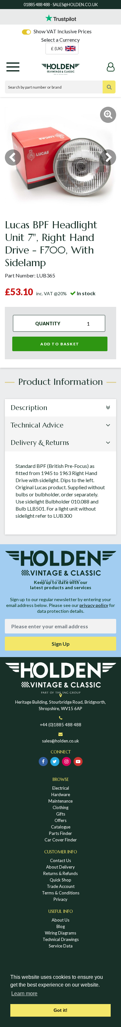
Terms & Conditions (60, 892)
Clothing (60, 807)
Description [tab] (29, 408)
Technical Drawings (61, 939)
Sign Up (61, 644)
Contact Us (60, 860)
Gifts (60, 813)
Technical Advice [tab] (37, 425)
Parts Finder (60, 833)
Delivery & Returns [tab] (40, 442)
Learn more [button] (24, 993)
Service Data (61, 945)
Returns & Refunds (60, 873)
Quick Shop (60, 879)
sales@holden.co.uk (60, 740)
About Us (60, 920)
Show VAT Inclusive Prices (63, 31)
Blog (60, 926)
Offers (60, 820)
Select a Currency (60, 40)
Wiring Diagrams (60, 932)
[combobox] (61, 48)
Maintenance (60, 801)
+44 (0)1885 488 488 (60, 724)
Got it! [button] (60, 1010)
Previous (13, 157)
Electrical (60, 788)
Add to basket (59, 343)
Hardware (60, 794)
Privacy (60, 899)
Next (108, 157)
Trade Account (61, 886)
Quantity (47, 323)
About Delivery (60, 867)
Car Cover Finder (61, 839)
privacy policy (93, 605)
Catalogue (60, 826)
